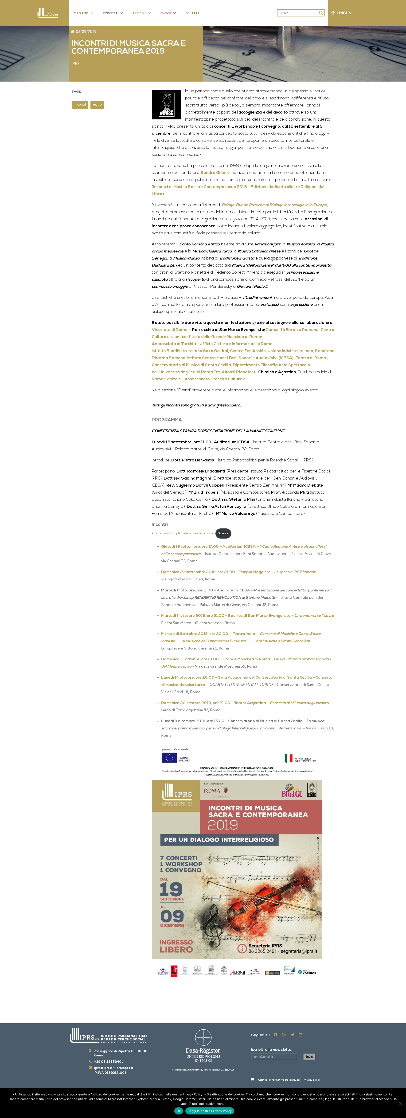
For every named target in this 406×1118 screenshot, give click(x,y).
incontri (80, 104)
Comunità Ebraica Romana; (293, 330)
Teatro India (244, 634)
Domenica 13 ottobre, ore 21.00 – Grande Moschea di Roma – (217, 659)
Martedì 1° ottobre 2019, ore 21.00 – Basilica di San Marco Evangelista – (227, 616)
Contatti (192, 13)
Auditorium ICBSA (239, 547)
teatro (97, 104)
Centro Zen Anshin (248, 351)
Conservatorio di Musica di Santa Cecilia (191, 365)
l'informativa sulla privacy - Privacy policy (294, 1080)
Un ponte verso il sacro (314, 616)
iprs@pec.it (124, 1068)
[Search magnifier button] (321, 13)
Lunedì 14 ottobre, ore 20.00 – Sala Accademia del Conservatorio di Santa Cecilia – (238, 678)
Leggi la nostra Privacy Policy (210, 1111)
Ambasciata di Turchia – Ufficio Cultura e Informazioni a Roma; (212, 344)
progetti (110, 13)
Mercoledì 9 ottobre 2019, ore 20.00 (194, 634)
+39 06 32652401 (108, 1061)
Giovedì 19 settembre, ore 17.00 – (192, 547)
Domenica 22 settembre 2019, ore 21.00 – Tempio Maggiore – (217, 572)
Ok (179, 1111)
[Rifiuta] (400, 1103)
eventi (165, 13)
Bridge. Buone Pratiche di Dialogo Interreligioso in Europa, (275, 205)
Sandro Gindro (215, 173)
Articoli (139, 13)
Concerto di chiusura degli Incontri (300, 703)
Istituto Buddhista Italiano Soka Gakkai (190, 351)
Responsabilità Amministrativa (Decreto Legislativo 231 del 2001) (203, 1070)
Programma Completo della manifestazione (182, 533)
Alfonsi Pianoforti (239, 372)
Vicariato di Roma (169, 330)
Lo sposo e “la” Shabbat (294, 572)
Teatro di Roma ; (312, 358)
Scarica (223, 533)
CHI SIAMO (81, 13)
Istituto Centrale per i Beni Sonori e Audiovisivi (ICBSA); (241, 358)
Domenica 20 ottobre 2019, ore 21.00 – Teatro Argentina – (215, 703)
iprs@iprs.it (103, 1068)
